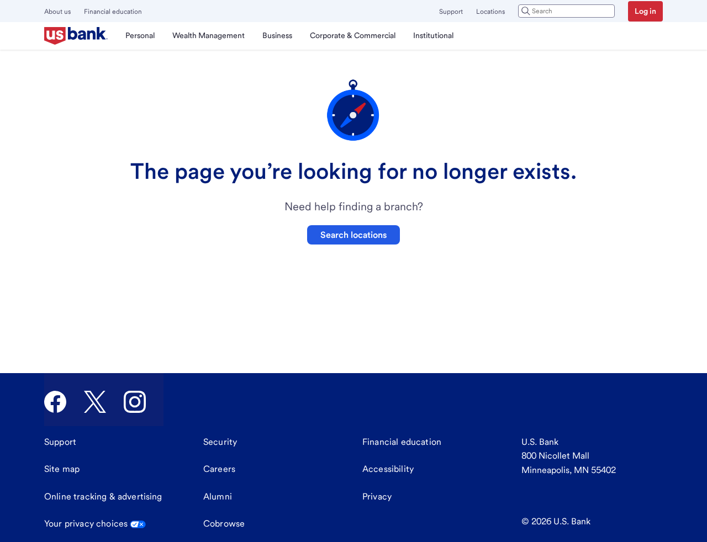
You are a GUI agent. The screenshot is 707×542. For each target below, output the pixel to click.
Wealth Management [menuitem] (208, 35)
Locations (490, 11)
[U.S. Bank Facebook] (55, 402)
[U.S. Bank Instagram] (135, 402)
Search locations (353, 235)
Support (451, 11)
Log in (645, 11)
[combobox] (566, 11)
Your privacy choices (86, 523)
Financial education (113, 11)
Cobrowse (224, 523)
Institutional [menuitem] (433, 35)
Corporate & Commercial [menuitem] (352, 35)
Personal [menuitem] (140, 35)
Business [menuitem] (277, 35)
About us (57, 11)
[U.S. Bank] (76, 36)
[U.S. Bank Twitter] (95, 402)
